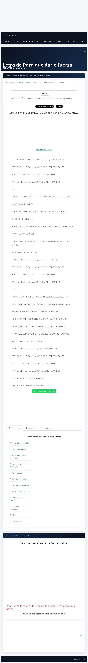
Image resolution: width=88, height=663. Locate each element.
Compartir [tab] (31, 428)
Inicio (9, 82)
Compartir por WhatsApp (44, 391)
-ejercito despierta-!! (20, 479)
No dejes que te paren (21, 485)
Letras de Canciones (30, 41)
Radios (7, 41)
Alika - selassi (17, 473)
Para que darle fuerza (21, 491)
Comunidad (70, 41)
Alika (13, 515)
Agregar (58, 41)
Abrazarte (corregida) (20, 443)
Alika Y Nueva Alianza (28, 82)
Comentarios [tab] (15, 428)
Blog (16, 41)
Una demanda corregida (16, 507)
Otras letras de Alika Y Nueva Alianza (44, 436)
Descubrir (47, 41)
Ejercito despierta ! (19, 449)
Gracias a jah (17, 521)
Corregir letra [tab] (46, 428)
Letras (15, 82)
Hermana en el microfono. (17, 498)
